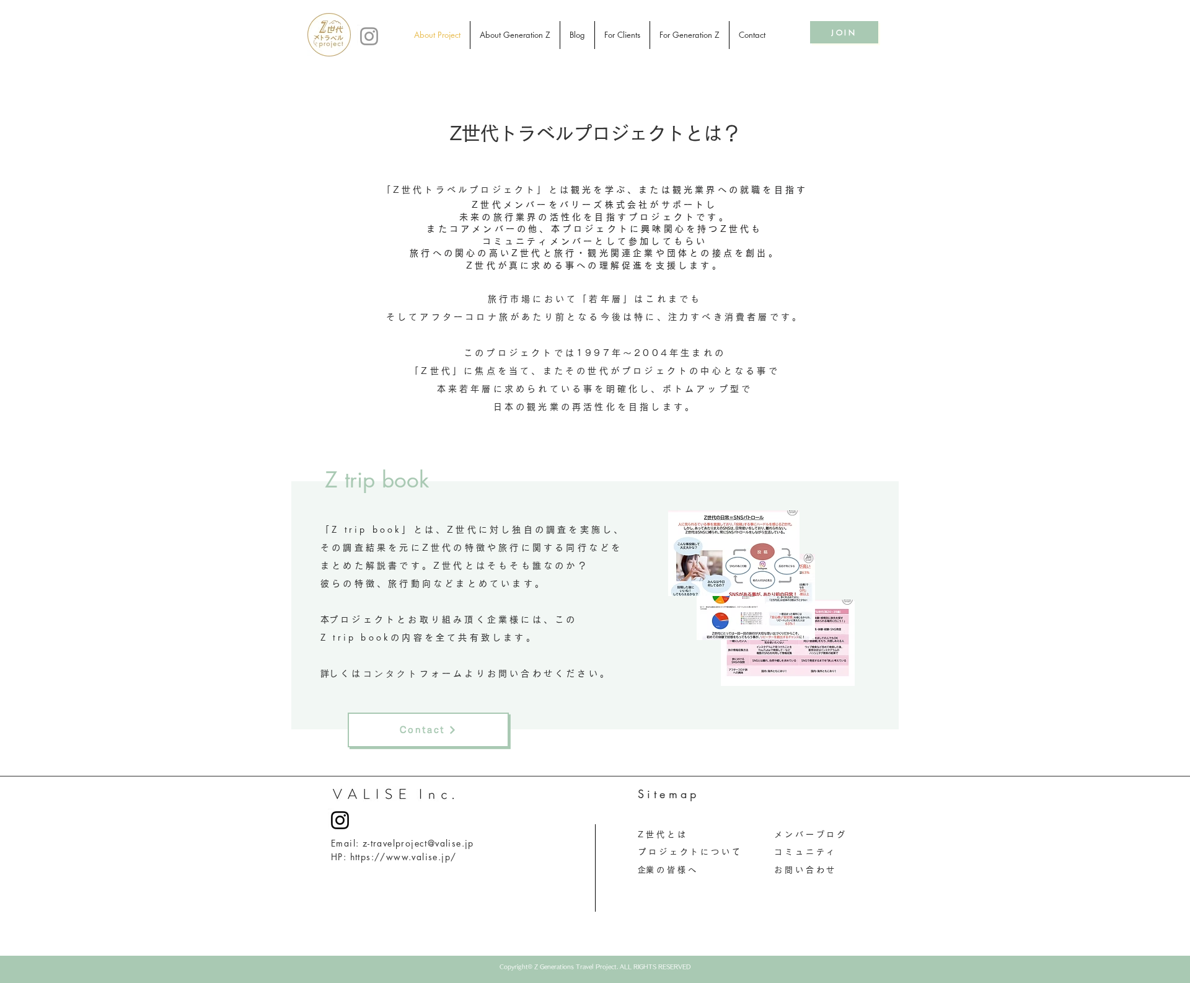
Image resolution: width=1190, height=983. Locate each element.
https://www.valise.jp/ (403, 857)
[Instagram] (369, 36)
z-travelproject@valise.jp (418, 843)
